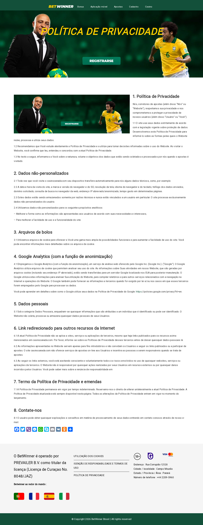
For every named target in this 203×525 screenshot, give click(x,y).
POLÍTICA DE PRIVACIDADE (89, 475)
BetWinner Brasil (100, 519)
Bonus (80, 6)
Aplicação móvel (99, 6)
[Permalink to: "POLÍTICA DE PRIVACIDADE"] (72, 114)
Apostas (118, 6)
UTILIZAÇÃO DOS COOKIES (89, 456)
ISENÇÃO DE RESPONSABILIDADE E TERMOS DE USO (101, 465)
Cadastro (134, 6)
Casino (148, 6)
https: (139, 291)
